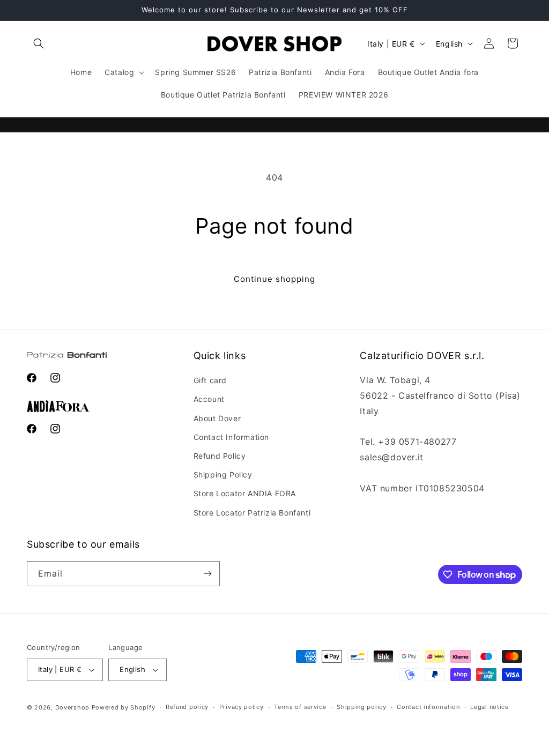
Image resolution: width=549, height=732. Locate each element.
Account (209, 399)
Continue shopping (274, 279)
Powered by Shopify (123, 707)
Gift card (210, 380)
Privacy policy (241, 707)
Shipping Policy (223, 474)
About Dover (217, 418)
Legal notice (489, 707)
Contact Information (231, 437)
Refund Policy (220, 455)
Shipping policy (362, 707)
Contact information (428, 707)
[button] (38, 43)
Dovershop (72, 707)
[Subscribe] (207, 573)
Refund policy (187, 707)
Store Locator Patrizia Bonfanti (252, 512)
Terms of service (300, 707)
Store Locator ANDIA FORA (245, 493)
